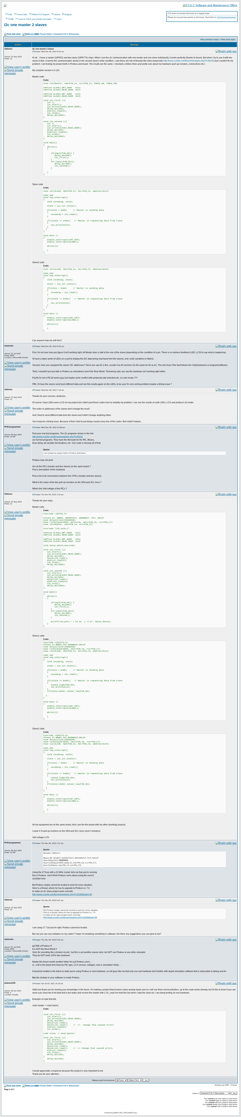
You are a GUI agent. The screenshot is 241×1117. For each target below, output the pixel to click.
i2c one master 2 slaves (25, 25)
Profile (11, 19)
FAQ (10, 14)
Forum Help (22, 14)
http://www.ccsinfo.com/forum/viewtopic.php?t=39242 (188, 61)
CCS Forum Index (43, 34)
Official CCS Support (40, 14)
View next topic (228, 39)
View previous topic (209, 39)
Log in (59, 19)
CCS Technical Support (226, 17)
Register (68, 14)
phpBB (115, 1113)
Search (57, 14)
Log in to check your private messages (35, 19)
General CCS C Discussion (67, 34)
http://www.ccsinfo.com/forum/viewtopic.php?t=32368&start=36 (62, 894)
